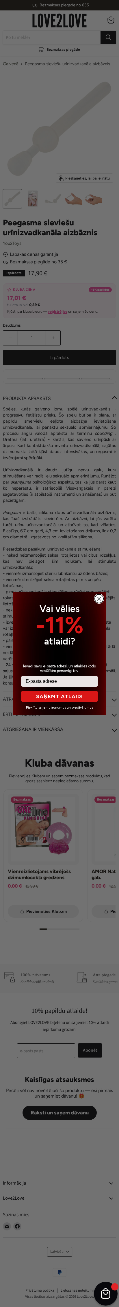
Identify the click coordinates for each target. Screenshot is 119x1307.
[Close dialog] (99, 598)
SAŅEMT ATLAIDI (59, 696)
